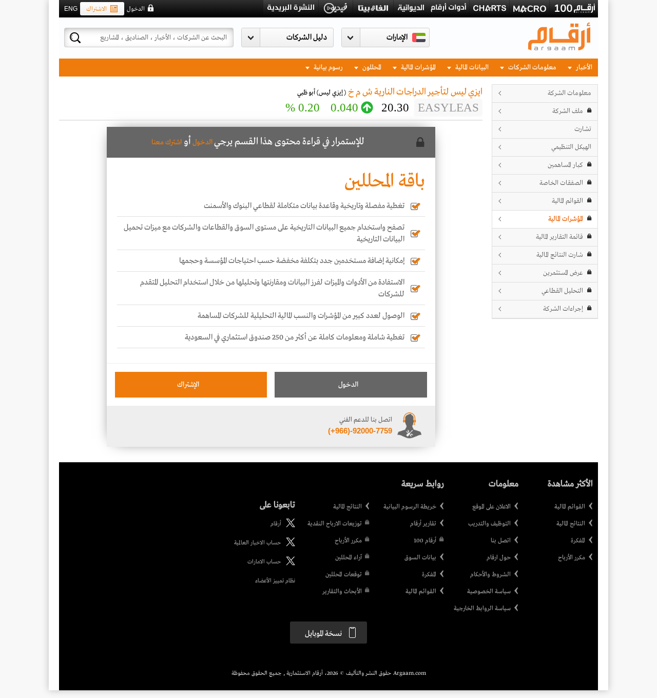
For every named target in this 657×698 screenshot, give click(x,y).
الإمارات (397, 37)
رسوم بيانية (327, 67)
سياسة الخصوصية (489, 592)
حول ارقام (499, 558)
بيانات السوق (420, 558)
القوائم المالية (567, 201)
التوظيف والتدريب (489, 524)
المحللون (371, 67)
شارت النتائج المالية (559, 255)
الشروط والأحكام (490, 575)
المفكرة (578, 541)
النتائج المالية (570, 524)
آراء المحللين (348, 558)
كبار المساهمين (565, 165)
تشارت (582, 129)
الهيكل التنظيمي (571, 147)
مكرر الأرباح (571, 558)
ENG (71, 8)
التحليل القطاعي (562, 291)
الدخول (136, 9)
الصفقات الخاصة (561, 183)
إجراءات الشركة (563, 309)
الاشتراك (96, 9)
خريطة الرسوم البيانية (409, 507)
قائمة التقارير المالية (559, 237)
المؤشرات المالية (417, 67)
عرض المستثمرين (563, 273)
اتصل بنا (501, 541)
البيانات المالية (471, 67)
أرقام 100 (425, 541)
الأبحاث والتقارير (342, 592)
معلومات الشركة (569, 93)
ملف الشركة (567, 111)
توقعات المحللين (343, 575)
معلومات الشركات (531, 67)
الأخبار (583, 67)
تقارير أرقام (423, 524)
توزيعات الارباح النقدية (334, 524)
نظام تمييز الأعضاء (275, 580)
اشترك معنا (166, 142)
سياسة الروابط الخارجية (482, 609)
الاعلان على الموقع (491, 507)
